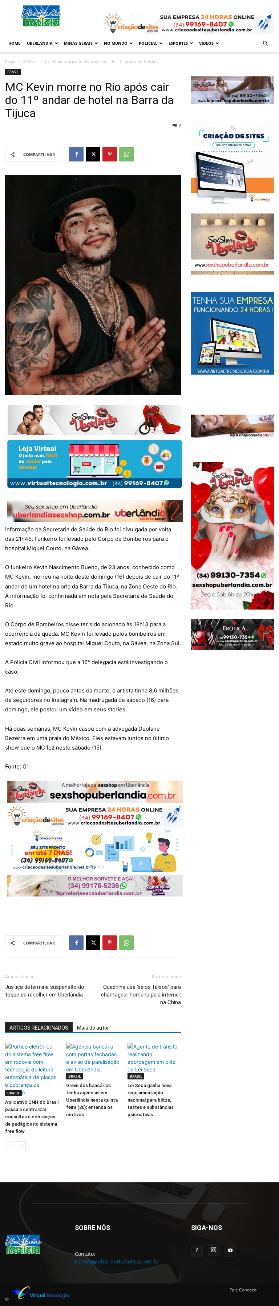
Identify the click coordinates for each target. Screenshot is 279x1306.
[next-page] (21, 1145)
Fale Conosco (243, 1290)
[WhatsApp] (126, 154)
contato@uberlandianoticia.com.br (117, 1261)
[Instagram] (213, 1250)
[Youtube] (230, 1251)
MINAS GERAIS (78, 43)
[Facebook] (76, 154)
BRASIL (30, 61)
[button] (265, 43)
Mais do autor (93, 1028)
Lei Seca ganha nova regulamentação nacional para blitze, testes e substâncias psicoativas (151, 1100)
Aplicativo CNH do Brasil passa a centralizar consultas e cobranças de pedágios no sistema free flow (31, 1116)
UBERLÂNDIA (40, 43)
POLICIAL (148, 43)
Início (10, 61)
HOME (14, 43)
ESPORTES (178, 43)
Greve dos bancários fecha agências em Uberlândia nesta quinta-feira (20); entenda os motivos (93, 1100)
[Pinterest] (109, 154)
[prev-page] (9, 1145)
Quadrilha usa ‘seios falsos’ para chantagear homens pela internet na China (141, 995)
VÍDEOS (206, 43)
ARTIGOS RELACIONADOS (38, 1028)
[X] (93, 154)
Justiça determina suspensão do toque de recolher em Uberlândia (44, 991)
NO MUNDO (116, 43)
